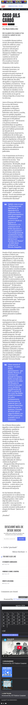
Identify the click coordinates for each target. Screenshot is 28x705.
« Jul (3, 631)
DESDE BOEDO (13, 700)
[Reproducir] (3, 656)
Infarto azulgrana (7, 581)
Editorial (5, 24)
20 (19, 620)
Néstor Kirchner (18, 552)
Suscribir (21, 538)
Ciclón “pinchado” (10, 547)
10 (3, 617)
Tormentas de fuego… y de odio (15, 6)
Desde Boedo (14, 26)
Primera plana (11, 24)
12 (14, 617)
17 (3, 620)
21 (24, 620)
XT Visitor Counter (20, 599)
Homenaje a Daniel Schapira (10, 571)
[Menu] (2, 9)
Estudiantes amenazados (9, 562)
